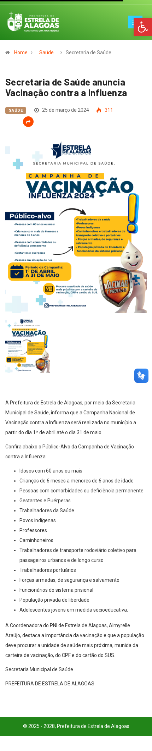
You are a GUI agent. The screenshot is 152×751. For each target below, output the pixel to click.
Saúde (46, 52)
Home (21, 52)
